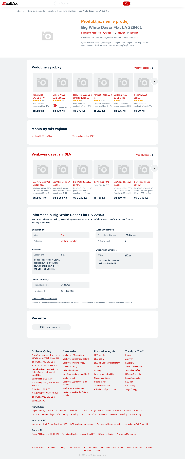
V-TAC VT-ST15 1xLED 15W (44, 366)
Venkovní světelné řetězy (74, 363)
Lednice (35, 414)
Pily (83, 414)
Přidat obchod (38, 448)
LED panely (99, 355)
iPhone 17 (75, 411)
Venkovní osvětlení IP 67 (83, 136)
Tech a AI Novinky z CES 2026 (45, 434)
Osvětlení (52, 11)
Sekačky (92, 414)
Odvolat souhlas (134, 448)
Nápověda (52, 448)
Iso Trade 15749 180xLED (43, 362)
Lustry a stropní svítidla (104, 374)
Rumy (65, 414)
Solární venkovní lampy (73, 388)
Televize (127, 411)
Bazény (123, 414)
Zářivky (97, 367)
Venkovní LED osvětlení (42, 136)
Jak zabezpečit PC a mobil (136, 424)
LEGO (85, 411)
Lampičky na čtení (133, 378)
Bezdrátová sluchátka (57, 411)
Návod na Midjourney (126, 434)
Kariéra (98, 451)
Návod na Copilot (70, 434)
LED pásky (99, 359)
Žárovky (97, 370)
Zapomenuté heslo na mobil (109, 424)
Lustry (128, 355)
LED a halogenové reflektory (107, 363)
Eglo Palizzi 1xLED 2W (42, 379)
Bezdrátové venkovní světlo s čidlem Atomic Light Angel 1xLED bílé (45, 372)
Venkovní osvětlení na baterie (76, 359)
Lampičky (129, 363)
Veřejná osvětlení (70, 370)
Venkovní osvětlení (67, 11)
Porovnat (121, 33)
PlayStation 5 (97, 411)
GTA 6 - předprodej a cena (82, 424)
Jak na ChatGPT (88, 434)
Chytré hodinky (38, 411)
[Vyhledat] (126, 4)
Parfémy (75, 414)
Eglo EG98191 (38, 401)
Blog (63, 448)
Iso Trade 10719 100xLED (43, 397)
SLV (62, 235)
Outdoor (113, 414)
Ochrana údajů (91, 448)
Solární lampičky (132, 370)
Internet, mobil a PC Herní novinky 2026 (49, 424)
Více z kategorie (143, 155)
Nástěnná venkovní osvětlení (76, 374)
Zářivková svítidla (102, 386)
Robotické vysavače (51, 414)
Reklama (149, 448)
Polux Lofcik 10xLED (41, 389)
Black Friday (135, 414)
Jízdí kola (103, 414)
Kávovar (138, 411)
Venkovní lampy (70, 367)
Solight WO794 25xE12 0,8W (45, 393)
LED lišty (129, 382)
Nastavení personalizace (112, 448)
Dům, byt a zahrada (36, 11)
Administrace (75, 448)
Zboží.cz (21, 11)
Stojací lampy (100, 382)
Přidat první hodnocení (91, 33)
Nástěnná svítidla (102, 378)
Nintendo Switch (113, 411)
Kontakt (87, 451)
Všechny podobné (142, 68)
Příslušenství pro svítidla (105, 389)
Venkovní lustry (69, 378)
